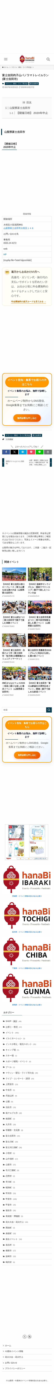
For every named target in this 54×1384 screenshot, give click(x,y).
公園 (9, 1102)
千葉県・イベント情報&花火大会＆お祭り (27, 968)
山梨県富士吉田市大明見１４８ (18, 228)
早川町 (10, 1182)
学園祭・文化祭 (14, 1130)
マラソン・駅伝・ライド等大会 (16, 83)
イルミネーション (15, 1038)
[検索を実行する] (49, 710)
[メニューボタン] (6, 59)
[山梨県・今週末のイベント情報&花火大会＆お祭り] (27, 59)
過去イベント (14, 1239)
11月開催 (9, 439)
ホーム (8, 1346)
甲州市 (11, 1193)
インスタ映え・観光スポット (21, 1044)
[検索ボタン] (48, 59)
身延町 (11, 1233)
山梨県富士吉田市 (20, 107)
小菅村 (10, 1153)
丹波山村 (11, 1096)
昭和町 (10, 1188)
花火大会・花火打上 (17, 1222)
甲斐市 (11, 1205)
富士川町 (12, 1142)
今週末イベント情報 (14, 1351)
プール (10, 1067)
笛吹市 (11, 1210)
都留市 (11, 1251)
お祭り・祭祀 (14, 1027)
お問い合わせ (11, 1363)
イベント (12, 1033)
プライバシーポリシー (15, 1368)
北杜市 (11, 1107)
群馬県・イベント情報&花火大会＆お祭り (27, 1005)
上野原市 (12, 1084)
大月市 (11, 1124)
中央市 (10, 1090)
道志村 (10, 1245)
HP (4, 254)
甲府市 (11, 1199)
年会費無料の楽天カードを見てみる (27, 301)
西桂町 (10, 1228)
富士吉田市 (34, 83)
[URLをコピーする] (48, 452)
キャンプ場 (12, 1050)
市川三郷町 (12, 1170)
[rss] (29, 1337)
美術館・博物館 (14, 1216)
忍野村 (10, 1176)
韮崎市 (11, 1256)
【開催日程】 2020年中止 (32, 112)
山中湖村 (12, 1159)
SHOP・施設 (13, 1021)
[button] (6, 452)
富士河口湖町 (14, 1147)
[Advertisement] (27, 27)
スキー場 (11, 1056)
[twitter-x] (24, 1337)
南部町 (10, 1119)
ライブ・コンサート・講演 (20, 1079)
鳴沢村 (10, 1262)
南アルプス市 (14, 1113)
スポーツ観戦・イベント (18, 1061)
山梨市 (11, 1165)
